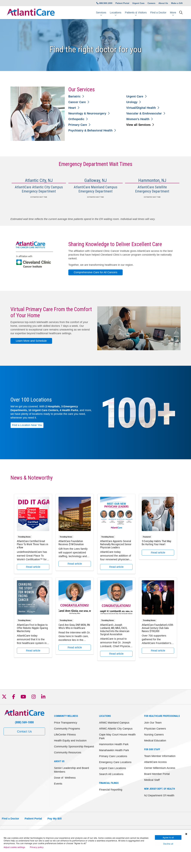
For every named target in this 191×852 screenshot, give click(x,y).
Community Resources (67, 752)
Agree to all (168, 837)
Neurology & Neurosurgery (87, 113)
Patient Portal (122, 3)
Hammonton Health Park (113, 744)
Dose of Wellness (65, 777)
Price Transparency (65, 722)
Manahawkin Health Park (114, 750)
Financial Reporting (110, 789)
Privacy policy (37, 847)
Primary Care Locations (113, 756)
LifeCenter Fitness (65, 734)
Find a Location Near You (27, 425)
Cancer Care (77, 102)
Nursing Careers (154, 734)
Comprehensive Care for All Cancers (95, 272)
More (173, 12)
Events (58, 783)
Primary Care (77, 124)
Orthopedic (76, 119)
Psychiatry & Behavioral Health (90, 130)
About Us (163, 3)
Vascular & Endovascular (144, 113)
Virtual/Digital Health (141, 107)
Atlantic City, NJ (39, 180)
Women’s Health (137, 119)
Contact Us (24, 731)
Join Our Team (153, 722)
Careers (151, 3)
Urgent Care (138, 3)
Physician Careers (155, 728)
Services (101, 12)
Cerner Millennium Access (159, 768)
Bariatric (74, 96)
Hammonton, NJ (152, 180)
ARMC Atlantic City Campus (116, 728)
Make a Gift (177, 3)
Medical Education (155, 740)
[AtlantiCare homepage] (31, 12)
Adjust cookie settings (14, 847)
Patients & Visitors (136, 12)
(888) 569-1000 (24, 722)
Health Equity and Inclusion (70, 740)
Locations (115, 12)
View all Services (138, 124)
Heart (72, 107)
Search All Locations (111, 774)
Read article (33, 534)
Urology (131, 102)
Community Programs (67, 728)
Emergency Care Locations (115, 762)
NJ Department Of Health (159, 795)
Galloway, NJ (95, 180)
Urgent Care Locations (112, 768)
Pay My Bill (54, 818)
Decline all (168, 843)
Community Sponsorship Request (74, 746)
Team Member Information (159, 756)
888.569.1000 (105, 3)
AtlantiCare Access (155, 762)
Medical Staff (152, 779)
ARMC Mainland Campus (114, 722)
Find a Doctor (158, 12)
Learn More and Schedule (31, 340)
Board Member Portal (157, 773)
